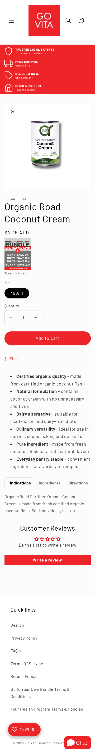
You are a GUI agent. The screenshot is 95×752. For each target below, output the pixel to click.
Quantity (11, 306)
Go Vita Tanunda (38, 743)
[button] (11, 20)
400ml (17, 293)
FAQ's (16, 650)
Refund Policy (23, 676)
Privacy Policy (24, 638)
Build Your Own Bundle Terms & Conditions (40, 693)
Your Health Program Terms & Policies (47, 709)
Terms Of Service (27, 663)
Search (17, 625)
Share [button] (15, 358)
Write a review (47, 559)
